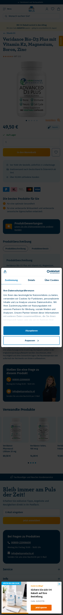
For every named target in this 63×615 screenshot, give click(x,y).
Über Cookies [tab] (52, 280)
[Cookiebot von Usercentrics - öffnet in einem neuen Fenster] (47, 272)
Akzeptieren (31, 330)
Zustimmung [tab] (11, 280)
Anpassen (30, 340)
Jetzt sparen (41, 607)
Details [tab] (31, 280)
